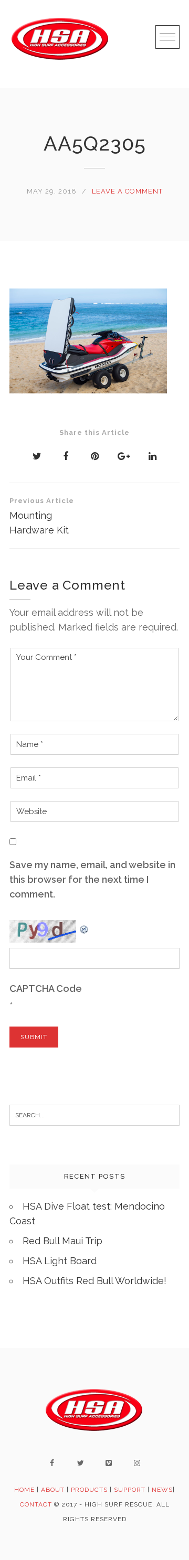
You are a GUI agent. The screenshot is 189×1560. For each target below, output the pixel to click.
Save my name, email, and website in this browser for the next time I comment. (92, 879)
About (53, 1489)
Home (24, 1489)
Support (129, 1489)
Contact (37, 1504)
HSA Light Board (60, 1260)
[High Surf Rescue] (60, 44)
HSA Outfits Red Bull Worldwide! (94, 1280)
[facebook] (52, 1463)
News (162, 1489)
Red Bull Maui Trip (62, 1240)
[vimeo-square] (109, 1463)
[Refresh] (84, 927)
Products (89, 1489)
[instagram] (137, 1463)
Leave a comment (127, 191)
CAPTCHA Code (45, 988)
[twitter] (80, 1463)
